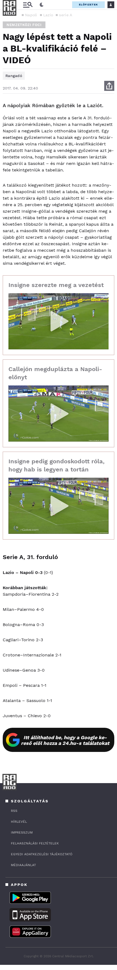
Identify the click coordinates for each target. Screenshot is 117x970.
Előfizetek (88, 4)
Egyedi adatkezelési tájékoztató (41, 854)
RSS (14, 811)
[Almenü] (27, 4)
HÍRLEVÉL (19, 822)
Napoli (31, 15)
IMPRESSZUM (22, 832)
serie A (65, 15)
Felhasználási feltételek (35, 843)
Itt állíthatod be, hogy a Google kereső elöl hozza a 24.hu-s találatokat (65, 740)
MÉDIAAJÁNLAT (23, 865)
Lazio (48, 15)
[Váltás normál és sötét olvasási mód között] (41, 5)
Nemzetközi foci (24, 25)
